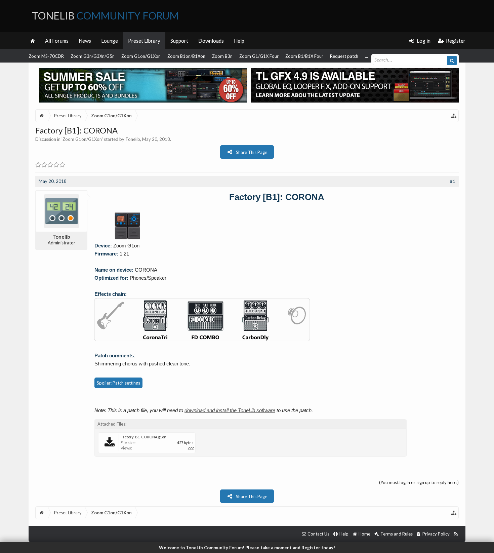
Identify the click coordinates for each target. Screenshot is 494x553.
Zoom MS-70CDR (46, 56)
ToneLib (105, 15)
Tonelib (132, 139)
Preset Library (144, 41)
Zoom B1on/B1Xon (186, 56)
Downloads (211, 41)
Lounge (109, 41)
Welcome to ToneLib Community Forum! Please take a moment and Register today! (247, 547)
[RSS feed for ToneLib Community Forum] (455, 534)
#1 (452, 181)
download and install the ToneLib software (229, 410)
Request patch (344, 56)
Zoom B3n (222, 56)
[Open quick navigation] (454, 116)
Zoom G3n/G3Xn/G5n (93, 56)
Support (179, 41)
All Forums (57, 41)
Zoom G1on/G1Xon (141, 56)
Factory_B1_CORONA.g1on (143, 437)
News (85, 41)
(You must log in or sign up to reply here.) (419, 482)
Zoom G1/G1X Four (259, 56)
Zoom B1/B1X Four (304, 56)
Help (239, 41)
